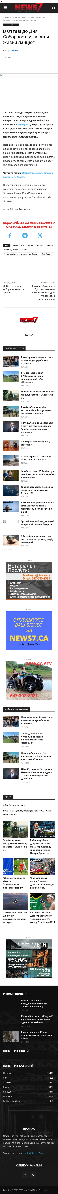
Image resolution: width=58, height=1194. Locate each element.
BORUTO (7, 810)
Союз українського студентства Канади (21, 254)
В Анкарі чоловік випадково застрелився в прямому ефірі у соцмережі (37, 539)
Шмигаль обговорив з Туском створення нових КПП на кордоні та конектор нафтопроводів (43, 293)
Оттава (24, 249)
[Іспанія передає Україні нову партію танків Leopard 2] (11, 460)
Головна (7, 17)
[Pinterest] (30, 66)
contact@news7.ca (33, 1153)
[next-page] (10, 551)
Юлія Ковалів (47, 254)
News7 (14, 50)
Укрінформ (23, 124)
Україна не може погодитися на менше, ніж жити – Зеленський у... (38, 394)
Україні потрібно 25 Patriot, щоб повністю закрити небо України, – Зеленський (37, 474)
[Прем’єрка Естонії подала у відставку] (11, 445)
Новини (16, 17)
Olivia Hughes (9, 805)
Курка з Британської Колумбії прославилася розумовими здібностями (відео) (36, 1019)
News (23, 245)
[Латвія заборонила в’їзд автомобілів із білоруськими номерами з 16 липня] (11, 411)
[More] (44, 66)
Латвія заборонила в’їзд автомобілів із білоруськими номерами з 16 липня (36, 410)
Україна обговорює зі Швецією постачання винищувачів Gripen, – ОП (37, 490)
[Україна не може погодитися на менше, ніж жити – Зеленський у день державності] (11, 395)
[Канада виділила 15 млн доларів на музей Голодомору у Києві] (11, 1036)
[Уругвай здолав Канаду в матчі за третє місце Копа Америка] (11, 525)
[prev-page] (5, 551)
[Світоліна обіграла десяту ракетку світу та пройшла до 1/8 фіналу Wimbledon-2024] (42, 901)
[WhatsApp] (37, 66)
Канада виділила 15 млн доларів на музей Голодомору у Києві (37, 1035)
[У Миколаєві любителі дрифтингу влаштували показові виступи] (15, 901)
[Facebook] (16, 66)
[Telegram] (25, 236)
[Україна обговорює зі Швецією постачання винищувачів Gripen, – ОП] (11, 490)
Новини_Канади (11, 249)
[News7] (29, 320)
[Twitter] (23, 66)
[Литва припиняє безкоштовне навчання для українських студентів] (11, 361)
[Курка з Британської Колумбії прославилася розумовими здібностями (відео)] (11, 1020)
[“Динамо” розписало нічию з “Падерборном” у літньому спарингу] (15, 866)
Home (22, 805)
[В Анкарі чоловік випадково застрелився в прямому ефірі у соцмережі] (11, 540)
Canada (15, 245)
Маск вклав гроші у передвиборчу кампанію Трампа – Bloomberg (34, 1003)
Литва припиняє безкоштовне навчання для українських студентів (37, 360)
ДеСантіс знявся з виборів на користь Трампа (13, 289)
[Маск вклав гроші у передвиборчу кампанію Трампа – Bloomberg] (11, 1004)
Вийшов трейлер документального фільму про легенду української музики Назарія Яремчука (40, 846)
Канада (25, 17)
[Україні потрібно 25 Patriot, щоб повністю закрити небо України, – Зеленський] (11, 475)
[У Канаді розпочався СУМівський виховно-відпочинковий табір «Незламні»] (11, 376)
